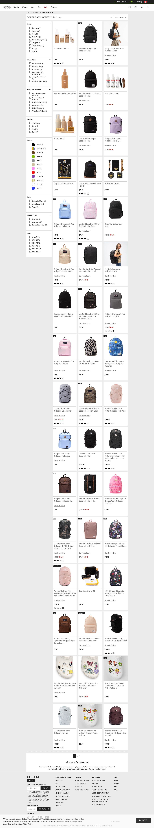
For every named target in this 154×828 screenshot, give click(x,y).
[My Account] (142, 7)
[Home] (7, 7)
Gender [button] (29, 119)
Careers (95, 783)
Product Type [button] (32, 215)
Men (115, 787)
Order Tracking (122, 2)
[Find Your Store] (136, 7)
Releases (54, 7)
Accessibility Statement (100, 793)
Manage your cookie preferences (52, 819)
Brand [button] (29, 24)
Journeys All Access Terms (101, 796)
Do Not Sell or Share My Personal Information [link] (100, 800)
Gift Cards (78, 787)
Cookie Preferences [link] (98, 804)
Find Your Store (32, 805)
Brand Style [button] (31, 60)
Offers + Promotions (81, 790)
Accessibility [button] (138, 2)
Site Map (58, 805)
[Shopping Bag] (148, 7)
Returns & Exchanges (63, 790)
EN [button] (148, 2)
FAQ (57, 783)
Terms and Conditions (99, 790)
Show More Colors (110, 55)
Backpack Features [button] (34, 89)
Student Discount (81, 783)
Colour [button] (29, 140)
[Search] (130, 7)
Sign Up (30, 780)
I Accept (143, 820)
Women (116, 783)
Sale (46, 7)
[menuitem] (16, 7)
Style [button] (29, 197)
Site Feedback (60, 802)
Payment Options (61, 799)
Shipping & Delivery (62, 793)
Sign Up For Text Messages (36, 785)
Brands (116, 780)
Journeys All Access (82, 780)
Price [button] (29, 233)
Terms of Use (41, 796)
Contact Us (59, 780)
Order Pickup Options (63, 796)
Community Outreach (99, 780)
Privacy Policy (97, 787)
